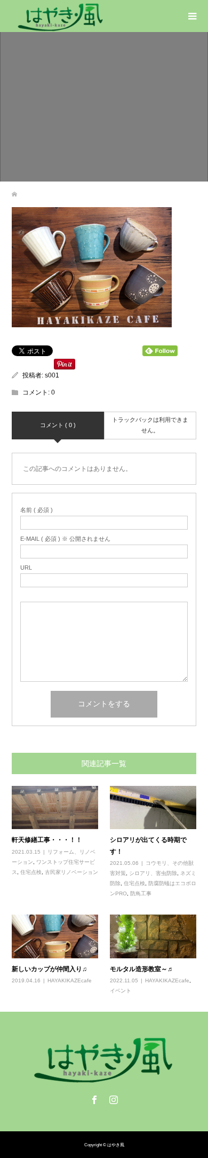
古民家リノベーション (71, 872)
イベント (120, 991)
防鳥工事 (140, 893)
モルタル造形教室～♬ (142, 968)
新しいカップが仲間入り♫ (49, 968)
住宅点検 (31, 872)
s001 (52, 375)
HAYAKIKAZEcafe (69, 980)
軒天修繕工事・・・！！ (47, 839)
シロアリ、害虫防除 (153, 873)
